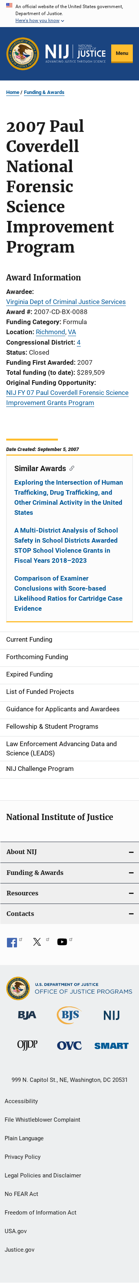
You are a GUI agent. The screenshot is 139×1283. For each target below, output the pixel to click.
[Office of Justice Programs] (22, 53)
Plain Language (24, 1138)
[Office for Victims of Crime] (69, 1051)
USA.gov (16, 1231)
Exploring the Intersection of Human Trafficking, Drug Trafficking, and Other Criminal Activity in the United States (68, 497)
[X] (39, 944)
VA (72, 332)
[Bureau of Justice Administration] (27, 1021)
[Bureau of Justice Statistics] (69, 1025)
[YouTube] (64, 944)
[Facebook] (14, 944)
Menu (122, 53)
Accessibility (21, 1101)
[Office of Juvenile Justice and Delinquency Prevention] (27, 1052)
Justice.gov (19, 1249)
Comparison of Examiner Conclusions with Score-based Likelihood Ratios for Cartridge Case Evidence (68, 593)
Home (12, 92)
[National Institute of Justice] (111, 1021)
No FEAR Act (21, 1194)
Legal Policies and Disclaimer (43, 1175)
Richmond (50, 332)
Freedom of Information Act (40, 1212)
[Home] (75, 53)
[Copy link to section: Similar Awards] (70, 468)
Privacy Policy (23, 1156)
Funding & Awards (44, 92)
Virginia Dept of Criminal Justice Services (66, 302)
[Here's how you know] (69, 13)
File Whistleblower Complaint (42, 1119)
